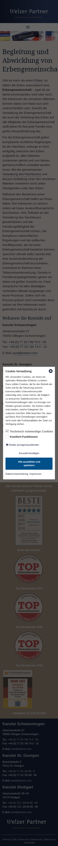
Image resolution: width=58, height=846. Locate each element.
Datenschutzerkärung (16, 473)
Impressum (35, 473)
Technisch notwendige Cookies (31, 431)
